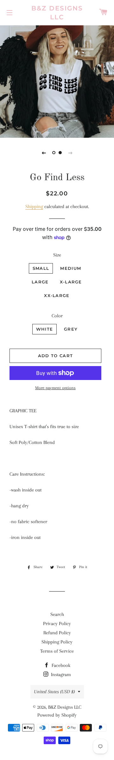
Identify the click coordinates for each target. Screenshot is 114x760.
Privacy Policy (57, 623)
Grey (71, 329)
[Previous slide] (44, 153)
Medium (70, 268)
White (44, 329)
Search (57, 614)
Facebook (60, 665)
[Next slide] (70, 153)
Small (41, 268)
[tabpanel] (57, 81)
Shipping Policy (57, 642)
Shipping (34, 206)
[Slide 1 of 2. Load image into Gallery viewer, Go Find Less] (54, 152)
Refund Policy (57, 633)
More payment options (55, 387)
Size (57, 255)
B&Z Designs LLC (57, 12)
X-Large (71, 281)
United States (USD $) (54, 691)
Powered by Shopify (57, 715)
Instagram (60, 674)
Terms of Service (57, 651)
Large (40, 281)
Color (57, 316)
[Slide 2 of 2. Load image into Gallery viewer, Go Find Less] (60, 152)
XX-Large (56, 295)
